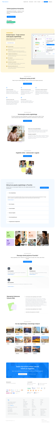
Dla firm (35, 1)
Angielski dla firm (25, 404)
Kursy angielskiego (25, 403)
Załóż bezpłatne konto (11, 16)
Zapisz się (45, 1)
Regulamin (43, 419)
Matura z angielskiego (26, 410)
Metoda (33, 404)
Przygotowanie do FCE (26, 411)
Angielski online (25, 1)
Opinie (32, 401)
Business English (12, 212)
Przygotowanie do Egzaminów (14, 221)
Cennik (33, 403)
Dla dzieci (38, 1)
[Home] (5, 1)
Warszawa (33, 410)
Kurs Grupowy (11, 204)
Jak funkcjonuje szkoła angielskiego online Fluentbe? (34, 296)
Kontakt (41, 401)
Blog (41, 404)
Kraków (33, 411)
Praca (41, 403)
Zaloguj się (50, 1)
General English (12, 208)
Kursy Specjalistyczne (13, 217)
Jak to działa (24, 402)
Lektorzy (33, 402)
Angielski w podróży (42, 411)
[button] (35, 415)
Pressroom (41, 402)
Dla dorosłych (31, 1)
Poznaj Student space (10, 42)
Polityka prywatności (44, 420)
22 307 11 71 (12, 405)
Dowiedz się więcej (10, 274)
